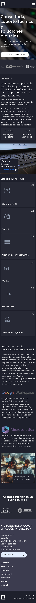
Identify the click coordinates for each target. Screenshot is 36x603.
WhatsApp (5, 578)
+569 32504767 (7, 566)
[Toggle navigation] (33, 4)
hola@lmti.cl (6, 574)
